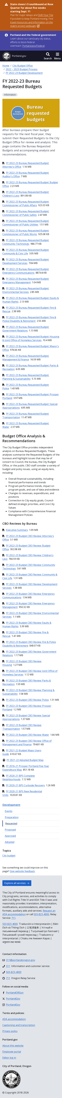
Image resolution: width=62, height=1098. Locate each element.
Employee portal (11, 1051)
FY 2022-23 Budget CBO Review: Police (27, 699)
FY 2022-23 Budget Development (24, 73)
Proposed (10, 829)
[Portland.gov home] (14, 56)
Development (11, 805)
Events (8, 811)
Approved (10, 835)
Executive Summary (17, 530)
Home (5, 65)
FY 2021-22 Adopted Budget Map (22, 760)
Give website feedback (22, 871)
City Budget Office (22, 65)
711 (13, 918)
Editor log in (9, 1057)
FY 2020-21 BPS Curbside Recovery (25, 785)
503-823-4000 (41, 914)
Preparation (12, 817)
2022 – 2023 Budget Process (21, 69)
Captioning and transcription (18, 1025)
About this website (12, 1045)
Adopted (9, 842)
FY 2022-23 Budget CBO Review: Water (27, 734)
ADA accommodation (14, 1019)
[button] (48, 56)
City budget (8, 855)
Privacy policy (9, 1031)
